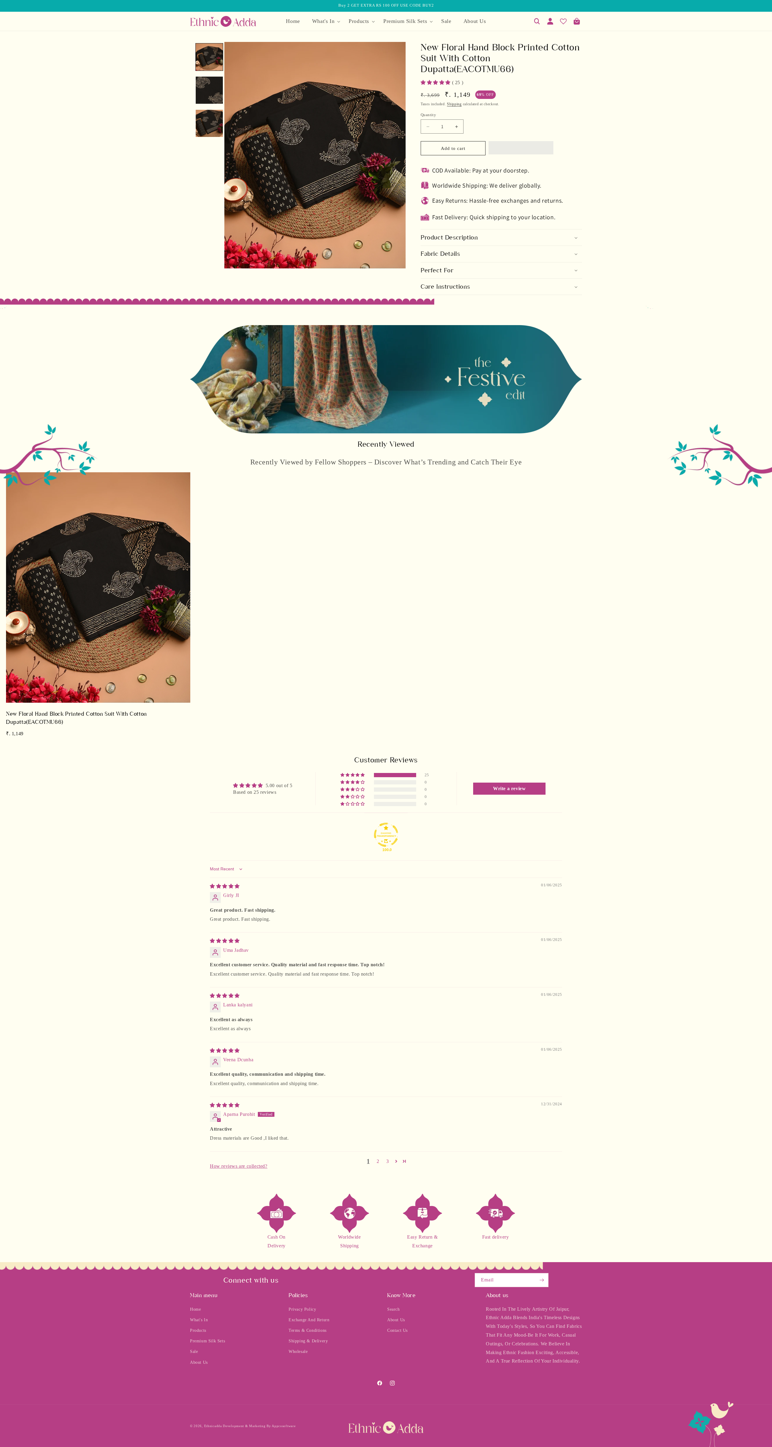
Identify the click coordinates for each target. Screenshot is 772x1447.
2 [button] (378, 1161)
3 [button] (387, 1161)
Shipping (454, 104)
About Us (199, 1362)
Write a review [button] (509, 788)
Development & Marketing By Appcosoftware (259, 1426)
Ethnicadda (213, 1426)
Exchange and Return (309, 1320)
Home (195, 1309)
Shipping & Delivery (308, 1341)
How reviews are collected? (238, 1166)
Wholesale (298, 1352)
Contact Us (397, 1330)
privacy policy (302, 1309)
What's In (199, 1320)
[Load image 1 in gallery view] (209, 57)
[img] (225, 886)
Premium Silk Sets (207, 1341)
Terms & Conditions (308, 1330)
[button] (324, 21)
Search (393, 1309)
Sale (194, 1352)
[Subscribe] (541, 1280)
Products (198, 1330)
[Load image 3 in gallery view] (209, 123)
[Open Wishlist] (563, 21)
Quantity (428, 114)
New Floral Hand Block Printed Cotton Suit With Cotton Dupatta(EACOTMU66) (76, 718)
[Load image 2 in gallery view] (209, 90)
